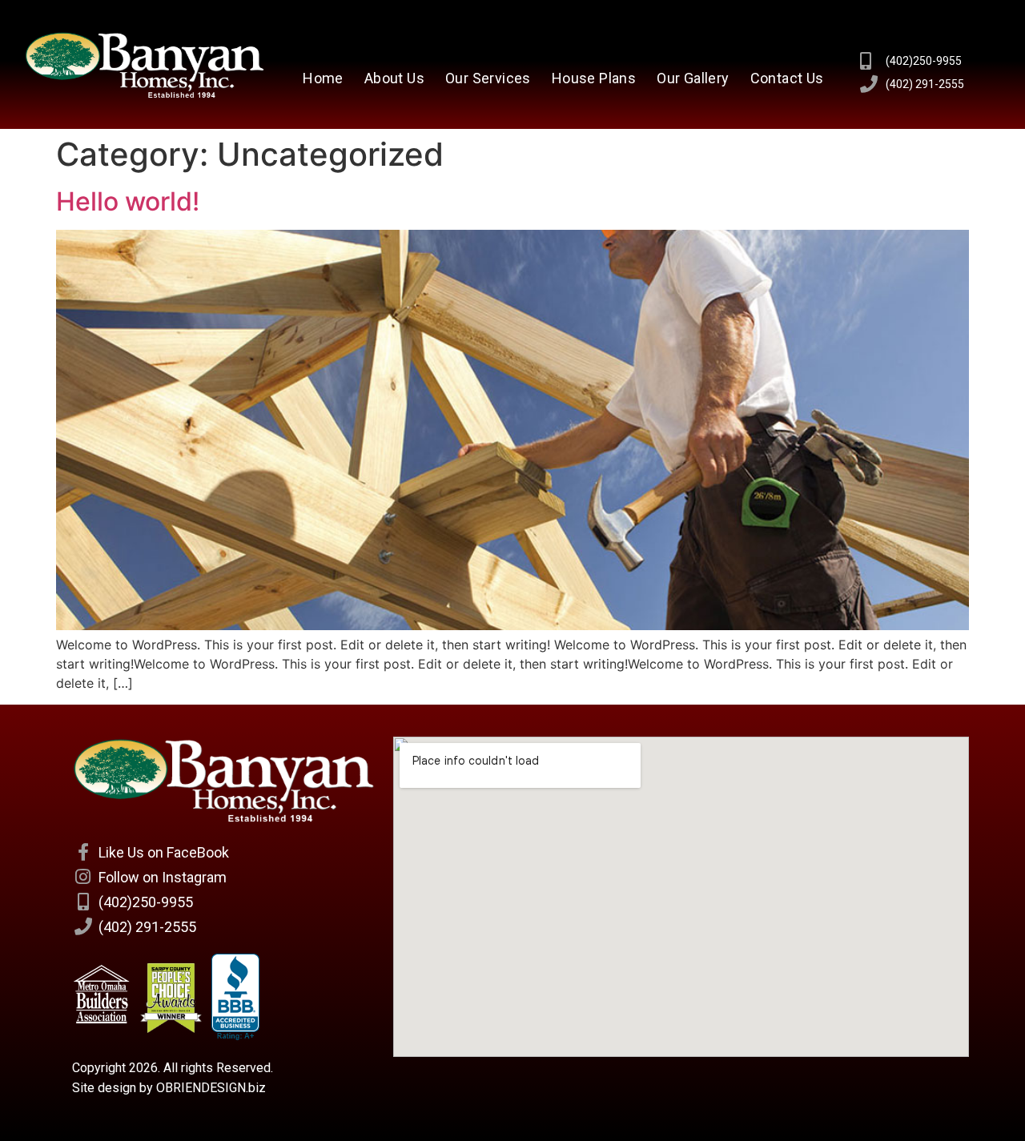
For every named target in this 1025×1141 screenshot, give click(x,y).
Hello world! (127, 201)
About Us (394, 78)
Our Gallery (693, 78)
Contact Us (787, 78)
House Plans (594, 78)
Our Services (488, 78)
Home (323, 78)
